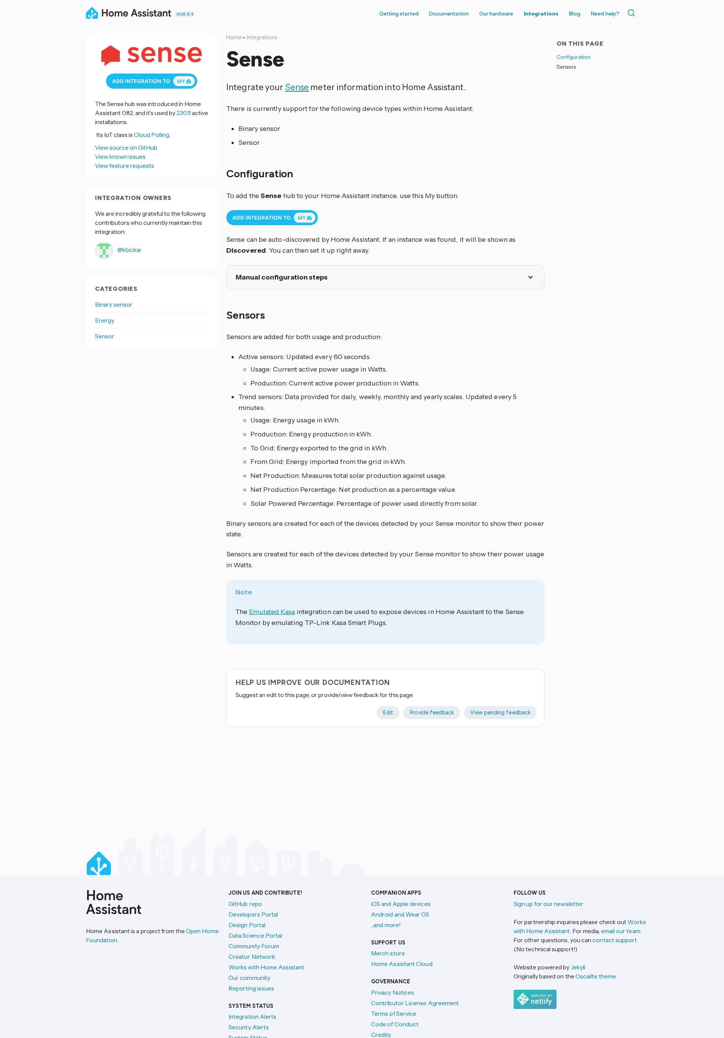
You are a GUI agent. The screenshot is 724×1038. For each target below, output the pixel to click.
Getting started (399, 13)
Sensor (104, 336)
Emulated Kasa (272, 612)
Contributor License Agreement (415, 1003)
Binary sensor (113, 304)
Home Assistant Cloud (402, 963)
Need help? (605, 13)
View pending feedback (500, 712)
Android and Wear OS (400, 914)
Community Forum (254, 946)
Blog (574, 13)
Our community (249, 977)
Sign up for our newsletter (548, 903)
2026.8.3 (184, 14)
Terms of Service (393, 1013)
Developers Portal (253, 914)
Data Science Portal (255, 935)
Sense (297, 87)
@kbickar (129, 249)
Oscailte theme (595, 976)
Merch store (388, 953)
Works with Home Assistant (266, 967)
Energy (104, 320)
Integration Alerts (252, 1016)
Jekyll (578, 967)
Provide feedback (432, 712)
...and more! (386, 925)
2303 (183, 113)
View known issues (120, 156)
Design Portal (247, 925)
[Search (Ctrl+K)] (632, 13)
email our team (620, 931)
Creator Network (252, 956)
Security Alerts (249, 1027)
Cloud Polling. (152, 134)
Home (234, 37)
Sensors (566, 67)
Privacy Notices (392, 992)
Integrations (541, 13)
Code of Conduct (395, 1024)
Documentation (449, 13)
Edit (388, 712)
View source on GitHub (126, 147)
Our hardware (496, 13)
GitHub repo (245, 903)
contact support (614, 940)
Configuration (574, 57)
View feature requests (124, 165)
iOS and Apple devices (401, 903)
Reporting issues (251, 988)
